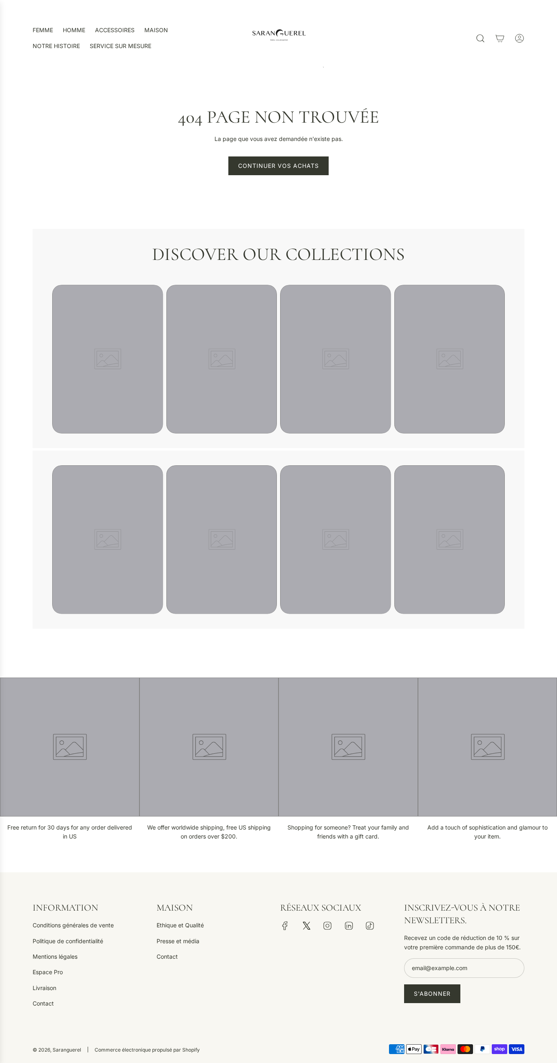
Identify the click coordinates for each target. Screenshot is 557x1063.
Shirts (107, 294)
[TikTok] (370, 925)
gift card (449, 474)
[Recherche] (480, 38)
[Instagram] (327, 925)
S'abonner (432, 993)
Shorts (107, 474)
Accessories (336, 474)
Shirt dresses (221, 294)
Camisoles (449, 294)
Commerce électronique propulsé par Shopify (147, 1050)
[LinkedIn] (348, 925)
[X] (306, 925)
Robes (221, 474)
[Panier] (500, 38)
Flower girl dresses (335, 294)
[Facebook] (285, 925)
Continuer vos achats (278, 165)
